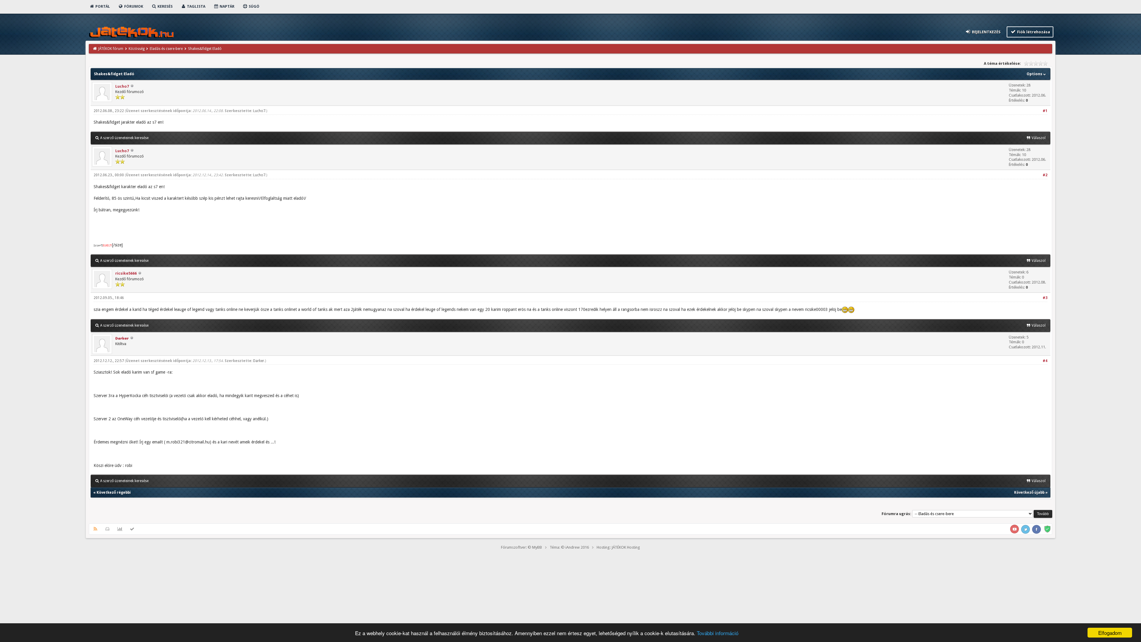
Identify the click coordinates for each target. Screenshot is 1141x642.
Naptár (226, 6)
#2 (1045, 175)
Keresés (165, 6)
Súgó (253, 6)
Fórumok (133, 6)
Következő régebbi (114, 492)
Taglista (195, 6)
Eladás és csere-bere (166, 49)
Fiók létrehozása (1033, 32)
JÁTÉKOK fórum (110, 49)
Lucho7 (122, 86)
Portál (102, 6)
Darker (258, 361)
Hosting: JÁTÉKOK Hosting (618, 547)
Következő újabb (1029, 492)
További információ (717, 633)
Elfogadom (1110, 632)
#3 (1045, 298)
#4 (1045, 361)
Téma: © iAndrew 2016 (569, 547)
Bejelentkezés (985, 32)
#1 (1045, 111)
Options (1035, 74)
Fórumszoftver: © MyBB (521, 547)
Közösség (137, 49)
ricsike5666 (126, 273)
